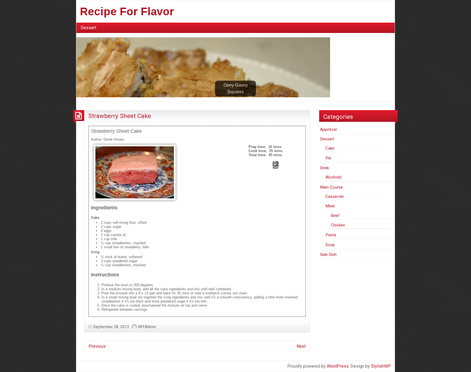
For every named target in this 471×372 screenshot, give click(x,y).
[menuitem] (88, 28)
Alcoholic (333, 177)
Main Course (331, 187)
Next (301, 346)
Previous (97, 346)
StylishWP (381, 366)
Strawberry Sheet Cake (119, 115)
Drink (324, 167)
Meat (330, 206)
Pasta (330, 234)
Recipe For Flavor (127, 11)
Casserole (334, 196)
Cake (329, 148)
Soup (330, 244)
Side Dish (328, 254)
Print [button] (276, 167)
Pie (328, 158)
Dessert (88, 27)
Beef (335, 215)
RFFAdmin (147, 326)
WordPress (338, 366)
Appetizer (328, 129)
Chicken (338, 225)
